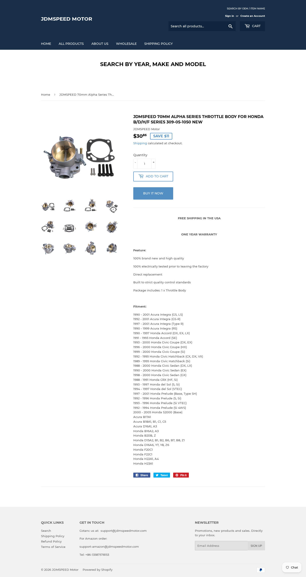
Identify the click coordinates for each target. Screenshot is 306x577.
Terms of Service (53, 547)
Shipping (140, 143)
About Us (99, 44)
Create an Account (252, 15)
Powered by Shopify (97, 569)
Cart (256, 26)
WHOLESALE (126, 44)
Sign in (229, 15)
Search (46, 530)
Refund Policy (51, 541)
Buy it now (153, 193)
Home (46, 44)
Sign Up (256, 545)
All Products (71, 44)
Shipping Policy (158, 44)
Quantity (140, 155)
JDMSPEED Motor (66, 19)
